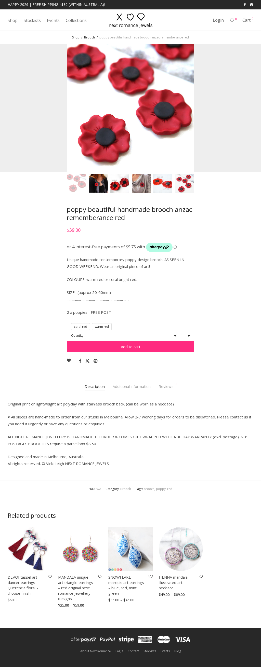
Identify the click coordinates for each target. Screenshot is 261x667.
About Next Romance (95, 651)
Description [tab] (95, 386)
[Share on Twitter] (87, 361)
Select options (18, 600)
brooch (149, 489)
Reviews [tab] (167, 386)
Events (53, 20)
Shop (13, 20)
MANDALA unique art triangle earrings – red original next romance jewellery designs (75, 588)
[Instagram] (251, 4)
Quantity (77, 335)
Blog (177, 651)
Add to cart (130, 346)
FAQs (119, 651)
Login (218, 20)
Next (252, 108)
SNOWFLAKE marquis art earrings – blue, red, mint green (126, 585)
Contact (133, 651)
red (169, 489)
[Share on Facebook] (80, 361)
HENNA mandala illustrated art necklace (173, 582)
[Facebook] (245, 4)
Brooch (89, 37)
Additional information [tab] (132, 386)
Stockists (32, 20)
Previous (8, 108)
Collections (76, 20)
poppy (161, 489)
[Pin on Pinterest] (96, 361)
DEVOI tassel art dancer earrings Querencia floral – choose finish (23, 585)
